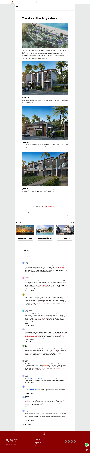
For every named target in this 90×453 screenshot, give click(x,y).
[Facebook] (69, 441)
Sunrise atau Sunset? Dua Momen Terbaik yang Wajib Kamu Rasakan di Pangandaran (25, 237)
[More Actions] (67, 263)
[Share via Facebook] (23, 212)
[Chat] (86, 444)
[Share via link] (32, 212)
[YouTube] (72, 441)
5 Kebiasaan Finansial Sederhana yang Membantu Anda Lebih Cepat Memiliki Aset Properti (64, 237)
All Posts (18, 6)
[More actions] (67, 15)
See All (72, 222)
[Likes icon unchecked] (26, 274)
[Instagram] (66, 441)
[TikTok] (75, 441)
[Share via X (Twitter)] (26, 212)
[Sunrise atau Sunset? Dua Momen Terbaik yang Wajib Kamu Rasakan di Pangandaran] (25, 230)
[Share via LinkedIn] (29, 212)
